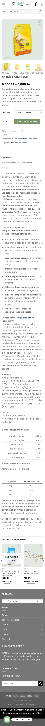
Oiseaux (6, 634)
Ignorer (22, 716)
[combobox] (22, 601)
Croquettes (37, 73)
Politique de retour (11, 675)
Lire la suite (7, 582)
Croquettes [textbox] (21, 601)
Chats (14, 73)
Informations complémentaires (17, 162)
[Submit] (40, 11)
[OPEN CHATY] (7, 719)
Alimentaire (25, 73)
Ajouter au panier (27, 121)
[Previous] (6, 40)
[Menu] (3, 4)
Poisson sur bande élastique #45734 (31, 572)
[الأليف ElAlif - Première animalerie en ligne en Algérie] (22, 4)
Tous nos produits (10, 619)
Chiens (5, 629)
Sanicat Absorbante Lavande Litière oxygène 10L (10, 573)
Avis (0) (5, 168)
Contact (6, 639)
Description (7, 157)
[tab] (22, 157)
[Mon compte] (42, 4)
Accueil (5, 73)
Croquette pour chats (19, 143)
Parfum (6, 112)
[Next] (39, 40)
